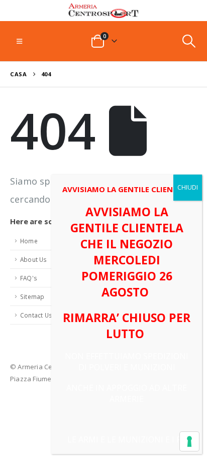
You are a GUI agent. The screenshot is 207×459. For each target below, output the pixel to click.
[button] (19, 41)
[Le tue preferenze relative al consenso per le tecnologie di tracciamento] (189, 441)
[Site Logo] (103, 10)
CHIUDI (187, 187)
